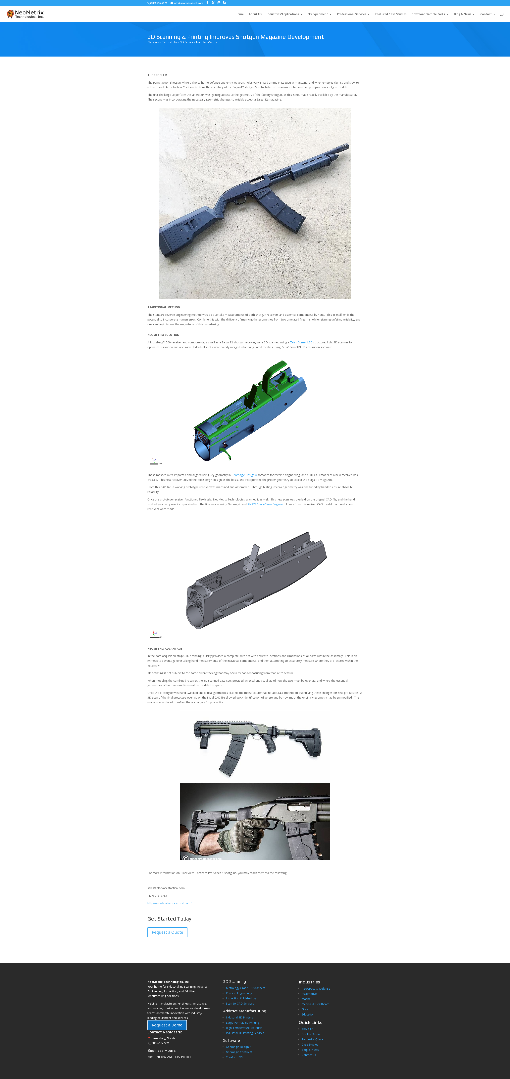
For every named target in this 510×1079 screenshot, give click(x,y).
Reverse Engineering (239, 993)
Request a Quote (167, 932)
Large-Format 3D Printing (242, 1022)
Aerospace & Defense (316, 988)
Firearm (307, 1009)
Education (308, 1014)
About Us (255, 14)
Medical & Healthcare (315, 1004)
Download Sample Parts (428, 14)
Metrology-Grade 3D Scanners (245, 988)
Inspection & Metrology (241, 998)
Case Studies (310, 1044)
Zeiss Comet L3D (301, 342)
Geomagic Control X (239, 1052)
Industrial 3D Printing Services (245, 1033)
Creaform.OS (234, 1057)
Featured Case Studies (390, 14)
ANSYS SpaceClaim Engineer (265, 504)
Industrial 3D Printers (239, 1017)
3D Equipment (318, 14)
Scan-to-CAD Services (240, 1003)
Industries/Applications (283, 14)
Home (239, 14)
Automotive (309, 994)
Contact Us (309, 1055)
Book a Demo (311, 1034)
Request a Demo (167, 1025)
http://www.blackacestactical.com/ (169, 903)
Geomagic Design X (244, 475)
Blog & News (462, 14)
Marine (306, 999)
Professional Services (351, 14)
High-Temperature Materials (244, 1028)
